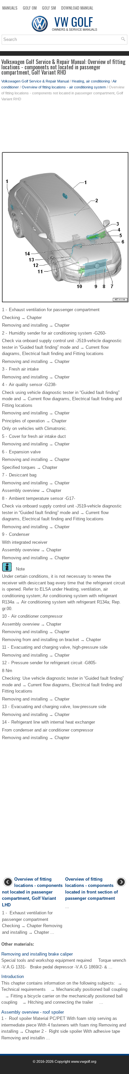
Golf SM (49, 8)
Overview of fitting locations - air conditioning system (64, 87)
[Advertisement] (64, 128)
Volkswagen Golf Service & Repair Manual (35, 81)
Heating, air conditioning (91, 81)
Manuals (10, 8)
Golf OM (30, 8)
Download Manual (77, 8)
